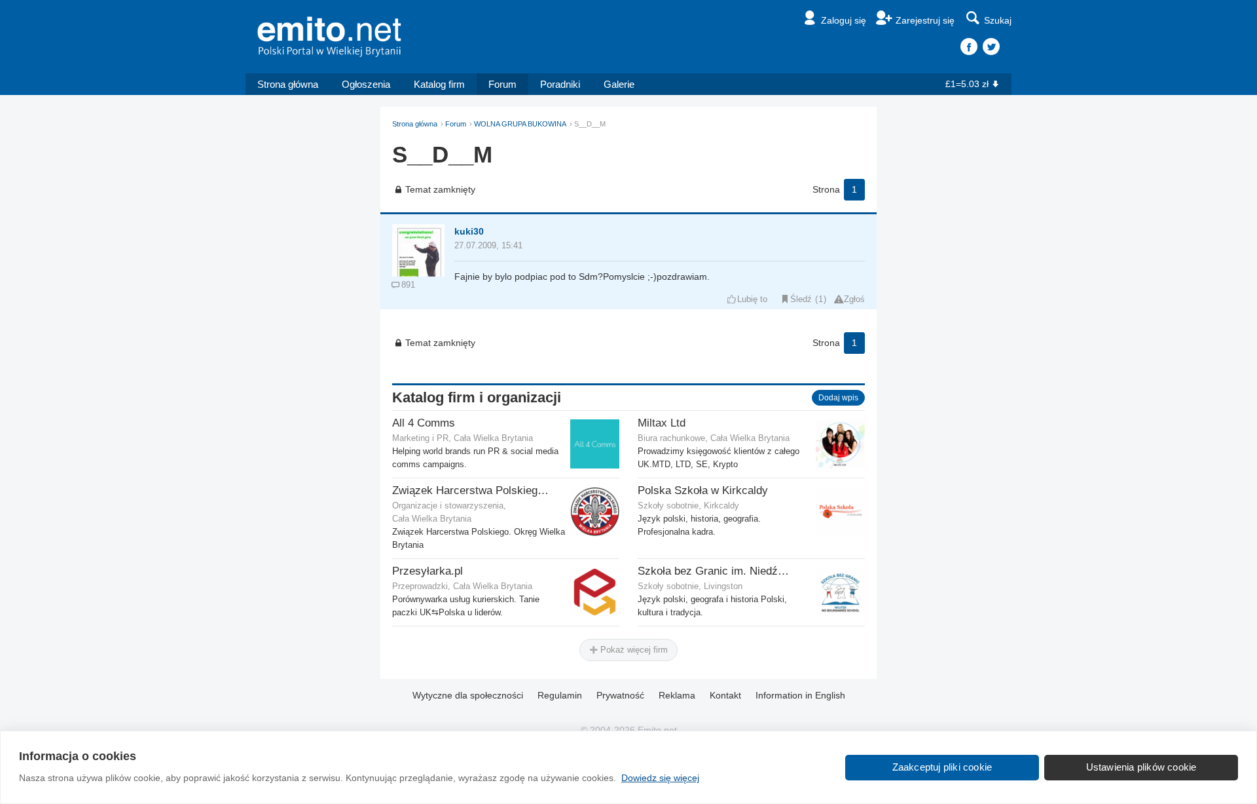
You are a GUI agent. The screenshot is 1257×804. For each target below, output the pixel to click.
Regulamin (559, 695)
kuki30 (469, 231)
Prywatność (620, 695)
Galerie (619, 84)
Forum (502, 84)
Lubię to (752, 299)
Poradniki (560, 84)
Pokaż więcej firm (633, 650)
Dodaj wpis (838, 397)
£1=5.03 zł (967, 84)
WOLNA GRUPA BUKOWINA (520, 124)
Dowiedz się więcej (660, 778)
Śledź (801, 299)
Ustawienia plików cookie (1141, 767)
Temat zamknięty (440, 189)
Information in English (800, 695)
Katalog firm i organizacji (476, 397)
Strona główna (287, 84)
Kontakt (725, 695)
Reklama (677, 695)
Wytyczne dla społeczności (467, 695)
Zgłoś (854, 299)
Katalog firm (439, 84)
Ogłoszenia (366, 84)
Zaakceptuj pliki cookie (942, 767)
